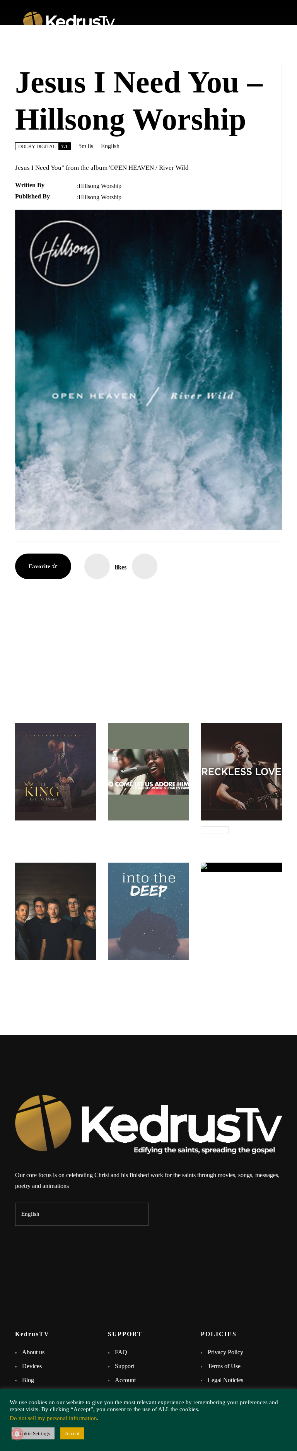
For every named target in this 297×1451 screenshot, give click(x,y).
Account (125, 1380)
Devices (32, 1366)
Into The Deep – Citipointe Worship (143, 975)
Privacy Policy (225, 1352)
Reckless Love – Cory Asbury (239, 839)
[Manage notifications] (17, 1434)
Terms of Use (224, 1366)
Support (125, 1366)
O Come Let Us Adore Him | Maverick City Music (145, 836)
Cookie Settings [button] (33, 1433)
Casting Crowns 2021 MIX (236, 883)
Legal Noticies (225, 1380)
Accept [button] (72, 1433)
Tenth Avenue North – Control (55, 971)
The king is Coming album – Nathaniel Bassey (52, 836)
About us (33, 1352)
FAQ (121, 1352)
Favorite (40, 566)
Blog (28, 1380)
